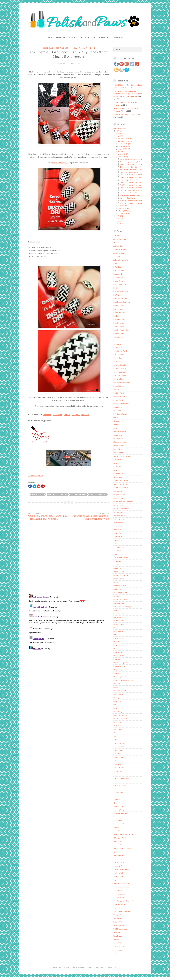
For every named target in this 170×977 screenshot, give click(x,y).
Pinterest (85, 414)
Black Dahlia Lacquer (120, 298)
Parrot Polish (118, 750)
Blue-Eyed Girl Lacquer (121, 302)
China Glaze (117, 347)
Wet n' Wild (117, 922)
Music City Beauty (120, 677)
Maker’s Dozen (118, 638)
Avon (115, 263)
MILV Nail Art (118, 652)
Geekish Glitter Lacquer (122, 456)
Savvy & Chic (118, 827)
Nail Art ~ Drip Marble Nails (129, 193)
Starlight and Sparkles (121, 869)
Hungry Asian (118, 512)
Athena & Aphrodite (120, 260)
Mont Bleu (117, 659)
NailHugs (116, 698)
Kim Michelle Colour (120, 558)
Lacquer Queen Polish (121, 575)
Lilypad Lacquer (119, 589)
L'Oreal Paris (117, 568)
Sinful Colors (118, 841)
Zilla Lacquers (118, 950)
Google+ (76, 414)
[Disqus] (68, 559)
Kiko (115, 554)
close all (123, 128)
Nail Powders (118, 694)
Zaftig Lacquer (118, 946)
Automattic (110, 967)
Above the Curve (119, 239)
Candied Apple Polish (121, 330)
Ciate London (118, 355)
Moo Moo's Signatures (121, 663)
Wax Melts (117, 918)
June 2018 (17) (123, 154)
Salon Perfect (118, 820)
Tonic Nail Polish (119, 904)
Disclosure (104, 38)
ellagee (116, 425)
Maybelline (117, 642)
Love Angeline (118, 617)
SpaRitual (116, 852)
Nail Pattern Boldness (121, 691)
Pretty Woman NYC (120, 785)
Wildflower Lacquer (120, 929)
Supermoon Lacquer (120, 880)
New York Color (119, 708)
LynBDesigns (118, 631)
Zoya (115, 953)
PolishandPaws (74, 64)
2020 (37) (119, 131)
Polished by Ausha (120, 768)
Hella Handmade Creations (123, 502)
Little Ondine (118, 610)
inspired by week (78, 494)
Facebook (47, 414)
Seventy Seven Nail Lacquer (123, 834)
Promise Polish (118, 792)
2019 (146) (119, 133)
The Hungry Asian (120, 894)
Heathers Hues (118, 498)
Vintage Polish (118, 915)
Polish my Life (118, 761)
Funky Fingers (118, 453)
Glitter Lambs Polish (120, 481)
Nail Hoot (116, 687)
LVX (114, 628)
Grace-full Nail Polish (120, 484)
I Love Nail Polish (119, 516)
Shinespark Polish (119, 838)
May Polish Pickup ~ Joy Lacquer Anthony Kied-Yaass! (139, 203)
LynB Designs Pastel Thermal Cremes (127, 114)
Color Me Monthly (119, 365)
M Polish (116, 635)
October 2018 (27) (124, 144)
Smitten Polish (118, 845)
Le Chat (116, 582)
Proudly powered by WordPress (68, 967)
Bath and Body (88, 38)
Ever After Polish (119, 431)
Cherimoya (117, 344)
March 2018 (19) (123, 208)
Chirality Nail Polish (120, 351)
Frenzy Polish (118, 446)
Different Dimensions (121, 403)
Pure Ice (116, 799)
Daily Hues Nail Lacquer (121, 383)
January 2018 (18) (124, 213)
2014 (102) (119, 224)
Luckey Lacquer (119, 624)
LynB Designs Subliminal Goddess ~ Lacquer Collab (138, 180)
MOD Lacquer (118, 656)
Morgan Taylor (118, 670)
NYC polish (117, 722)
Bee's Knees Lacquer (121, 284)
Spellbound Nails (119, 855)
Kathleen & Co (118, 547)
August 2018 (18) (124, 149)
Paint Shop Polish (119, 743)
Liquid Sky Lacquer (120, 600)
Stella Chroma (118, 876)
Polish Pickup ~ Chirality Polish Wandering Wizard (137, 162)
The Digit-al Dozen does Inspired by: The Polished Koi (139, 177)
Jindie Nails (117, 533)
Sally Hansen (88, 48)
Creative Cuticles (119, 375)
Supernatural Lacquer (121, 883)
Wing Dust (117, 932)
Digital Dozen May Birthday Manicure (133, 159)
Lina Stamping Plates (120, 593)
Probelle (116, 789)
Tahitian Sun (117, 890)
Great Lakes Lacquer (120, 488)
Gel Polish (117, 459)
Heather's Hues (119, 495)
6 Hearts (116, 235)
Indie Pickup (117, 526)
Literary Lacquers (119, 603)
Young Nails (117, 943)
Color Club (48, 48)
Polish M (116, 754)
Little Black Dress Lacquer (122, 607)
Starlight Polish (118, 873)
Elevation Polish (119, 421)
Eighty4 (116, 418)
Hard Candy (117, 491)
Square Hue (117, 859)
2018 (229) (119, 136)
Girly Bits (116, 463)
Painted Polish (118, 747)
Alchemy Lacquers (120, 249)
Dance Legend (118, 386)
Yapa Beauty (117, 936)
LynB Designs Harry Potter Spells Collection (135, 195)
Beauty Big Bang (119, 281)
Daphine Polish (118, 393)
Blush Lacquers (118, 309)
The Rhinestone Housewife (123, 901)
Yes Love (116, 939)
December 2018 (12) (125, 139)
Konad (115, 565)
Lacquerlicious (118, 579)
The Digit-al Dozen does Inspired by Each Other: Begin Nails (90, 516)
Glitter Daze (117, 477)
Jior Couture (117, 537)
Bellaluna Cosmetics (120, 291)
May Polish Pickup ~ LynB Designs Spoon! (135, 200)
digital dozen (38, 494)
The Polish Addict (119, 897)
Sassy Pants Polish (120, 824)
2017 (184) (119, 216)
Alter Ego (116, 256)
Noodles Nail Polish (120, 719)
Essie (115, 428)
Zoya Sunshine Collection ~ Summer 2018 (135, 167)
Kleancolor (117, 561)
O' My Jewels (118, 726)
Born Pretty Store (119, 319)
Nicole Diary (117, 712)
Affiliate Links (118, 246)
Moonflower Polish (120, 666)
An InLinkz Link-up (35, 476)
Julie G (115, 544)
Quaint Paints (118, 803)
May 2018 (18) (123, 157)
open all (116, 128)
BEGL (115, 288)
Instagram (57, 414)
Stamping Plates (119, 866)
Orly (115, 736)
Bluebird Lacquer (119, 305)
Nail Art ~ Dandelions (127, 198)
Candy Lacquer (118, 333)
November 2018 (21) (125, 141)
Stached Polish (118, 862)
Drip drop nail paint (120, 414)
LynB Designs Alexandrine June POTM (133, 170)
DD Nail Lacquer (119, 396)
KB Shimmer (117, 551)
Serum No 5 (117, 831)
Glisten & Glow (118, 474)
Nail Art (73, 38)
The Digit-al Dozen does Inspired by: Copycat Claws (138, 175)
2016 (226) (119, 219)
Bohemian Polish (119, 312)
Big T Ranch (117, 295)
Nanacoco (117, 701)
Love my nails (118, 621)
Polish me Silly (118, 757)
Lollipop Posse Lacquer (121, 614)
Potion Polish (118, 771)
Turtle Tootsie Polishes (121, 911)
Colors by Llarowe (119, 368)
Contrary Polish (119, 372)
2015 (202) (119, 221)
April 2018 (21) (123, 206)
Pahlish (116, 740)
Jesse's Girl (117, 530)
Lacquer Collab (118, 572)
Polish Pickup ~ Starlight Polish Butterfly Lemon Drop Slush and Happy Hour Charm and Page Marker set (127, 93)
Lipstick (116, 596)
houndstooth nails (57, 494)
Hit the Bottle (118, 505)
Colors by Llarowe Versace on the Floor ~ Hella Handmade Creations (48, 516)
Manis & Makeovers (60, 163)
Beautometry (118, 277)
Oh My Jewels (118, 729)
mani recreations (98, 494)
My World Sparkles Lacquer (123, 680)
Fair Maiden (117, 435)
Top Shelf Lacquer (120, 908)
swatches (60, 38)
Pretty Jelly (117, 782)
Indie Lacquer (118, 523)
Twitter (67, 414)
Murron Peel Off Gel (120, 673)
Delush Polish (118, 400)
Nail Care (116, 684)
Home (49, 38)
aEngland (116, 242)
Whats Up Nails (119, 925)
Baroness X (117, 274)
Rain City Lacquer (119, 810)
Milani (115, 649)
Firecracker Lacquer (120, 442)
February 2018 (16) (124, 211)
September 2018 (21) (125, 146)
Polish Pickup (118, 764)
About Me (118, 38)
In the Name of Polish (121, 519)
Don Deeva (117, 411)
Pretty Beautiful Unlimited (122, 778)
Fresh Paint (117, 449)
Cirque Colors (118, 358)
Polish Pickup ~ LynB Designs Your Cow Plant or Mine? (139, 164)
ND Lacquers (118, 705)
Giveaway (117, 467)
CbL (114, 340)
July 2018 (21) (123, 151)
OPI (114, 733)
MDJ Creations (118, 645)
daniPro (116, 390)
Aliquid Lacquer (119, 253)
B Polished (117, 267)
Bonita (115, 316)
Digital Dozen (62, 48)
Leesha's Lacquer (119, 586)
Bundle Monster (119, 323)
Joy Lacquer (117, 540)
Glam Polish (117, 470)
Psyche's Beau (118, 796)
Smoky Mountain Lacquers (122, 848)
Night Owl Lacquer (120, 715)
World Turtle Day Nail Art (129, 172)
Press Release (118, 775)
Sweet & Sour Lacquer (121, 887)
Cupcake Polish (119, 379)
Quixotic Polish (118, 806)
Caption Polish (118, 337)
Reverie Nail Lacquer (120, 813)
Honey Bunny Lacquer (121, 509)
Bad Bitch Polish (119, 270)
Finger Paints (118, 439)
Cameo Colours (119, 327)
